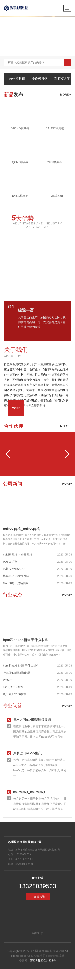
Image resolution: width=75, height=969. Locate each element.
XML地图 (39, 955)
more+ (67, 483)
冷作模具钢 (40, 78)
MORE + (65, 426)
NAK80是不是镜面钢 (16, 583)
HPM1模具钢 (55, 195)
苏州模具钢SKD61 (14, 568)
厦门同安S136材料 (14, 694)
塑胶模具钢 (62, 78)
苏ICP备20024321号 (43, 960)
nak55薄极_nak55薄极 (29, 792)
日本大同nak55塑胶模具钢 (32, 719)
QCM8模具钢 (20, 162)
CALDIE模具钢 (55, 128)
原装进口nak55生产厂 (28, 753)
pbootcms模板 (55, 955)
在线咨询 (39, 896)
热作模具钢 (17, 78)
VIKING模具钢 (20, 128)
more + (65, 94)
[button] (8, 454)
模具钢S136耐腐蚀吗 (16, 576)
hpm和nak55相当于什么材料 (26, 640)
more (16, 408)
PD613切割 (10, 561)
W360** (7, 679)
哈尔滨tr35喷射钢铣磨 (16, 672)
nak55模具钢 (20, 195)
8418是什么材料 (13, 687)
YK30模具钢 (54, 162)
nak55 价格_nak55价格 (21, 529)
